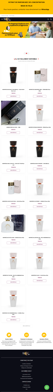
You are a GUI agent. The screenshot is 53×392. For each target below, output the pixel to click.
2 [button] (26, 53)
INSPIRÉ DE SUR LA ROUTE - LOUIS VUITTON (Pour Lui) (13, 164)
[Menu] (2, 19)
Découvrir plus (26, 326)
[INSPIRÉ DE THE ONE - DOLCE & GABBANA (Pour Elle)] (13, 261)
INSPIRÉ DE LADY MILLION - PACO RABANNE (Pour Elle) (40, 238)
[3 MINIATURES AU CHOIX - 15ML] (13, 113)
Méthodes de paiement (26, 376)
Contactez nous (26, 385)
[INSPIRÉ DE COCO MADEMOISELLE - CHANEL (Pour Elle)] (13, 299)
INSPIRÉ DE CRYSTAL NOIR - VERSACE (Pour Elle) (13, 237)
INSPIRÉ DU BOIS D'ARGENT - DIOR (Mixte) (39, 163)
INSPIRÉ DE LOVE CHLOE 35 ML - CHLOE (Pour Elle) (13, 201)
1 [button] (24, 53)
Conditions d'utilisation (26, 364)
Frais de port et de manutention (26, 378)
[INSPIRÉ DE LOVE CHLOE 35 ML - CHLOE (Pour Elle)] (13, 187)
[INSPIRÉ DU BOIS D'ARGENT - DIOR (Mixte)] (39, 149)
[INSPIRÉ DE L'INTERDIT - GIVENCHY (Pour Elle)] (39, 187)
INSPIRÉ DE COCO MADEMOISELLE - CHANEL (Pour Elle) (13, 313)
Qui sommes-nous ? (26, 374)
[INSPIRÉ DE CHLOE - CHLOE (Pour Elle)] (39, 261)
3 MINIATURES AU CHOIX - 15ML (13, 127)
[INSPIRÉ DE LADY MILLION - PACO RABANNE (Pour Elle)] (39, 223)
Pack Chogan (11, 15)
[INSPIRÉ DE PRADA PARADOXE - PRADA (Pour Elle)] (39, 113)
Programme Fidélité (26, 387)
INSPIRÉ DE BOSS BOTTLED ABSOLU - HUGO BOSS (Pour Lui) (13, 90)
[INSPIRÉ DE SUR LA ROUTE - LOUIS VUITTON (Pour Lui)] (13, 149)
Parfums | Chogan (5, 15)
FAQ (26, 389)
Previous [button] (4, 38)
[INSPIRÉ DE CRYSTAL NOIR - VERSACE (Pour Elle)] (13, 223)
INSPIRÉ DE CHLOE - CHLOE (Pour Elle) (39, 275)
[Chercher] (48, 19)
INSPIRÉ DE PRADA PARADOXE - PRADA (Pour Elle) (40, 127)
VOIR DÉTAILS (13, 96)
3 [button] (28, 53)
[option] (26, 38)
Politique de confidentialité (26, 368)
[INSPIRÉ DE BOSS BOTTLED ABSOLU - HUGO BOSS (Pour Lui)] (13, 75)
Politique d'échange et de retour (26, 366)
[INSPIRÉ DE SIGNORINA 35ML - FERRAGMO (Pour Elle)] (39, 75)
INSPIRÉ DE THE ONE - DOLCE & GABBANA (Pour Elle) (13, 276)
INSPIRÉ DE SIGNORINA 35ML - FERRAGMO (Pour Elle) (39, 90)
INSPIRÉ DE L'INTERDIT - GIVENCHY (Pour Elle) (40, 201)
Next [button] (48, 38)
